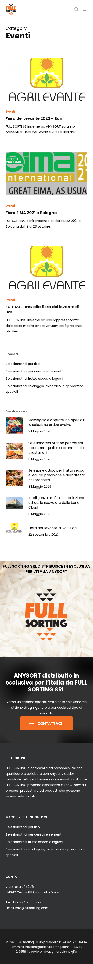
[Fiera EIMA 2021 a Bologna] (46, 173)
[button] (85, 9)
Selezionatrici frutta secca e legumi (34, 378)
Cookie (34, 951)
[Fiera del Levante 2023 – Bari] (46, 79)
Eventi (10, 112)
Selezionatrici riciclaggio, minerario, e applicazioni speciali (45, 389)
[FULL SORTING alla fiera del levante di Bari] (46, 267)
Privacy (48, 951)
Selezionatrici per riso (23, 363)
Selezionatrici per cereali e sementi (34, 371)
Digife (72, 951)
